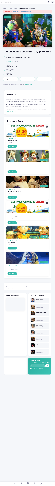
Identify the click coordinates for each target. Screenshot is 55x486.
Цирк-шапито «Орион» (13, 269)
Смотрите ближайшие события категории (21, 11)
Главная (4, 8)
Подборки (34, 484)
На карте (28, 79)
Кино (28, 484)
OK (47, 365)
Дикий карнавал (13, 267)
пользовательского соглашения (37, 369)
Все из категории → (42, 121)
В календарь (11, 79)
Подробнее (11, 146)
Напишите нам (19, 285)
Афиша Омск (6, 2)
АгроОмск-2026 (13, 140)
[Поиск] (48, 2)
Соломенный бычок (14, 166)
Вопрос (45, 79)
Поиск (41, 484)
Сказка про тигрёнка (14, 191)
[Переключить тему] (52, 2)
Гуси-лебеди (11, 242)
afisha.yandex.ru (28, 84)
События (21, 484)
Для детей (10, 8)
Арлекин (15, 8)
